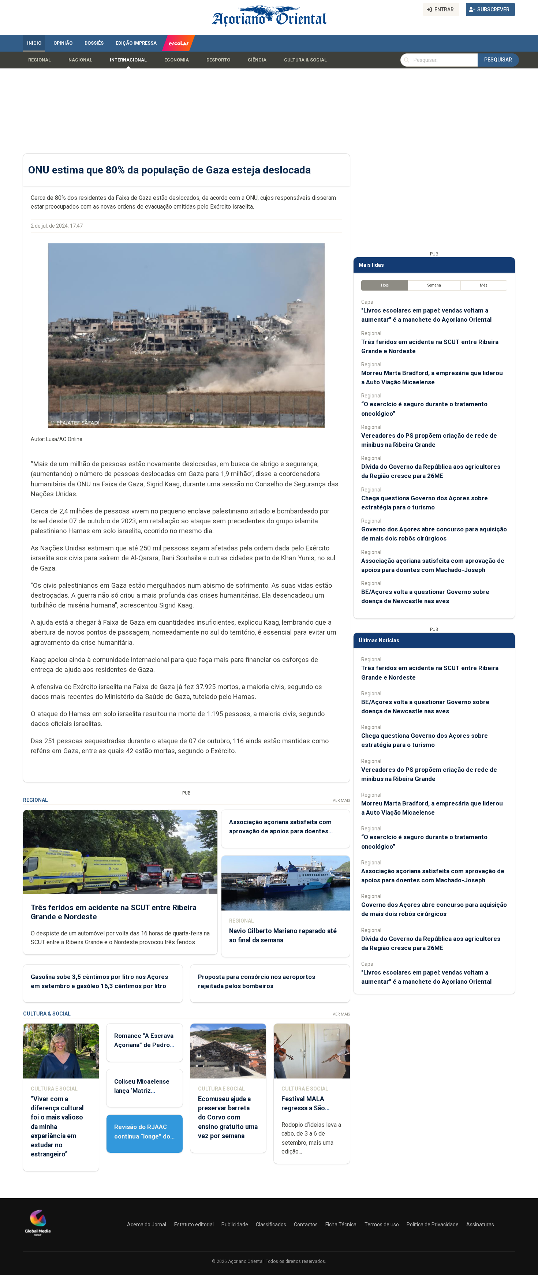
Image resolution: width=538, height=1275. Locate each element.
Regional (39, 60)
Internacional (128, 60)
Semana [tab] (434, 285)
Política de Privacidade (433, 1224)
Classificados (271, 1224)
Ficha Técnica (340, 1224)
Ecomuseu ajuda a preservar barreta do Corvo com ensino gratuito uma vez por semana (228, 1117)
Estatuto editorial (194, 1224)
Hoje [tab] (385, 285)
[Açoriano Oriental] (37, 1237)
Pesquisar (498, 60)
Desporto (218, 60)
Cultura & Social (305, 60)
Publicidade (234, 1224)
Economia (176, 60)
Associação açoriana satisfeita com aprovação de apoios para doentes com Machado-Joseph (280, 831)
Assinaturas (480, 1224)
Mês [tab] (483, 285)
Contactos (306, 1224)
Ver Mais (341, 800)
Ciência (257, 60)
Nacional (80, 60)
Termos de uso (382, 1224)
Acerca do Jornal (146, 1224)
